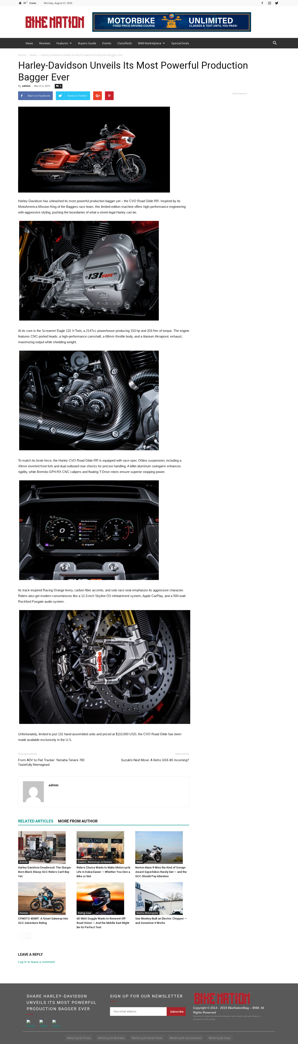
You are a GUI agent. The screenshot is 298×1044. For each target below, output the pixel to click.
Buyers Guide (87, 43)
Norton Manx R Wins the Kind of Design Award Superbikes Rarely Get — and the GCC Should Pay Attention (161, 872)
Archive (23, 861)
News (29, 43)
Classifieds (124, 43)
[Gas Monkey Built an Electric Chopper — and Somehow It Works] (162, 898)
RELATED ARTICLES (35, 821)
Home (22, 55)
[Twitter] (276, 3)
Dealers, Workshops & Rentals (95, 861)
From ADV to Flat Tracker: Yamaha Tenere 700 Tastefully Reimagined (51, 762)
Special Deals (180, 43)
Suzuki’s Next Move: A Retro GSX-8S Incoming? (155, 760)
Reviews (44, 43)
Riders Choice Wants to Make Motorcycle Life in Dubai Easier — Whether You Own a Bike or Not (103, 872)
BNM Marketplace (149, 43)
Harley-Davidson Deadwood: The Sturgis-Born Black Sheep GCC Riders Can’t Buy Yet (45, 872)
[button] (274, 43)
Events (106, 43)
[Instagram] (269, 3)
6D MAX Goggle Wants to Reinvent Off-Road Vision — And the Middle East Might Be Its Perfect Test (103, 923)
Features (62, 43)
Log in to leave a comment (36, 962)
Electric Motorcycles (147, 912)
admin (26, 85)
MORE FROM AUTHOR (78, 821)
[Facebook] (262, 3)
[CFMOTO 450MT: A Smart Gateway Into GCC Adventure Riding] (45, 898)
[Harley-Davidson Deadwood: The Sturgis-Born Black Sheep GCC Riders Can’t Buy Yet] (45, 847)
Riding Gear (84, 912)
